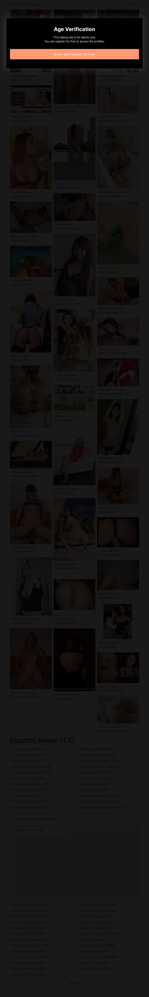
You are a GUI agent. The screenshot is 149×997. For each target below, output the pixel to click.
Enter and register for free (74, 54)
